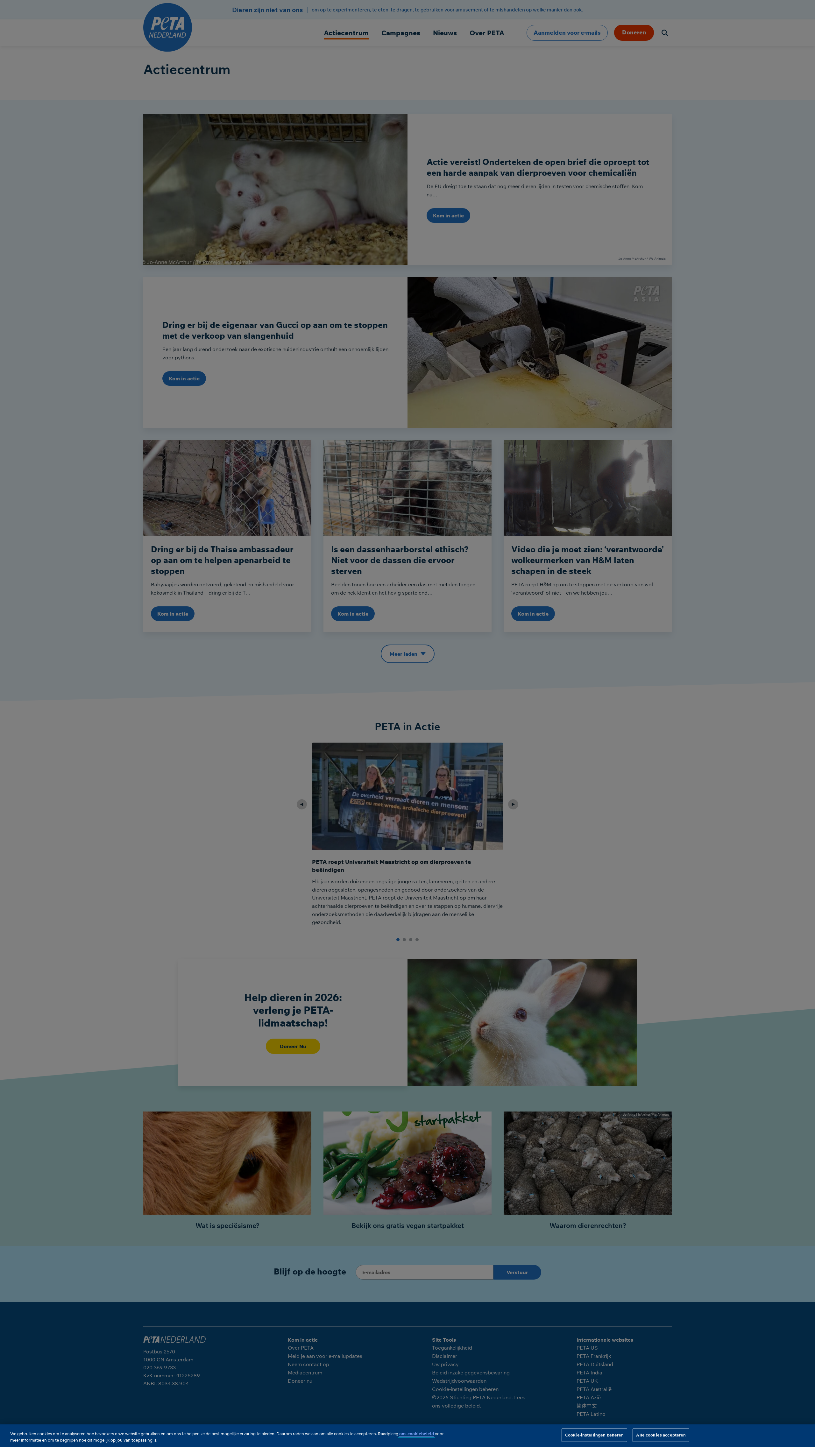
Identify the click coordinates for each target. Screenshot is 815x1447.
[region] (407, 1435)
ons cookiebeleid (416, 1433)
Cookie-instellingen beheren (594, 1434)
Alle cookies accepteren (661, 1434)
